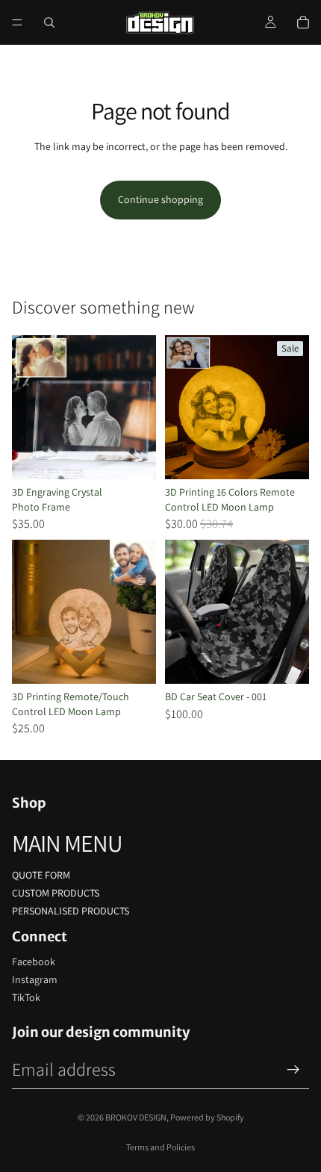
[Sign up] (293, 1069)
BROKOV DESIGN (135, 1117)
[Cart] (303, 22)
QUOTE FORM (41, 875)
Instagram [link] (34, 979)
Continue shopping (160, 199)
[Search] (49, 22)
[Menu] (17, 22)
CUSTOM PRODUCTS (55, 893)
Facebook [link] (33, 961)
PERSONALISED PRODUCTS (70, 910)
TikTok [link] (26, 997)
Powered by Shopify (207, 1117)
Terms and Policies (160, 1147)
